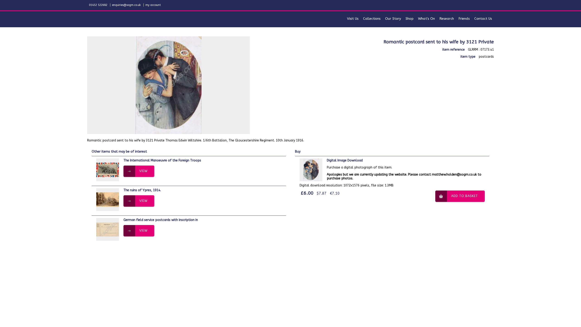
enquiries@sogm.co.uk (126, 5)
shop (410, 19)
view (143, 171)
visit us (353, 19)
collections (372, 19)
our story (393, 19)
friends (464, 19)
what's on (426, 19)
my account (153, 5)
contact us (483, 19)
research (446, 19)
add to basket (464, 196)
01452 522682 (98, 5)
